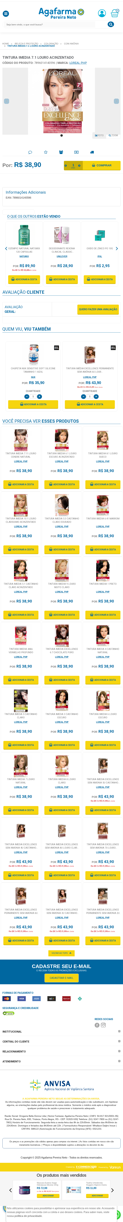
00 (118, 11)
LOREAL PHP (78, 62)
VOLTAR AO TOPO (60, 953)
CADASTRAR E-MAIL (61, 977)
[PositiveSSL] (8, 1013)
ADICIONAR (48, 1196)
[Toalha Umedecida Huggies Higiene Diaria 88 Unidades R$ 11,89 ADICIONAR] (74, 1197)
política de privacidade (28, 1216)
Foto (100, 135)
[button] (5, 13)
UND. (73, 168)
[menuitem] (5, 44)
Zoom (115, 136)
